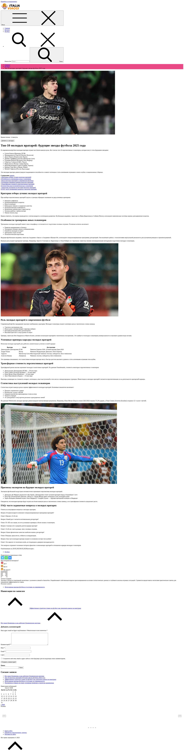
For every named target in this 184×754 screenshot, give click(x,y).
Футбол (7, 31)
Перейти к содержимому (9, 1)
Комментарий (6, 644)
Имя (3, 648)
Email (3, 651)
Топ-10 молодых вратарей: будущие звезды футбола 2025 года (25, 678)
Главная (7, 28)
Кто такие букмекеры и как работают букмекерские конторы (24, 676)
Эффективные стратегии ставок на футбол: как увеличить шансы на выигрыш (30, 679)
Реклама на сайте (10, 734)
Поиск (3, 665)
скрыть (12, 175)
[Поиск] (33, 46)
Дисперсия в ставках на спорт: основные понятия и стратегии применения (29, 683)
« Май (3, 704)
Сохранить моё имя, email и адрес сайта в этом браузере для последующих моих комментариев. (34, 658)
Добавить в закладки (8, 140)
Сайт (2, 655)
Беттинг (7, 30)
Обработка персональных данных (16, 732)
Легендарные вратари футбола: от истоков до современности (25, 587)
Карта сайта (8, 731)
